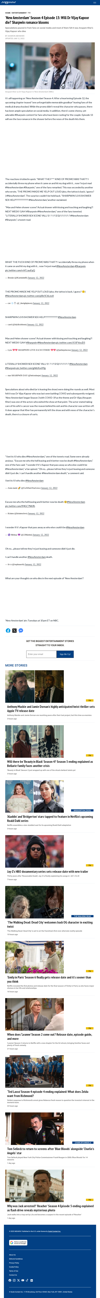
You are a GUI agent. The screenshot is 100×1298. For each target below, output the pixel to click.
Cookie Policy (14, 1267)
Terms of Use (13, 1271)
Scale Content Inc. (54, 1231)
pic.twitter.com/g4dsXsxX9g (31, 368)
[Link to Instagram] (14, 1280)
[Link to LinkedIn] (31, 1280)
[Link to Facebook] (10, 1280)
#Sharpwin (80, 266)
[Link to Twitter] (18, 1280)
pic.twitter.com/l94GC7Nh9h (20, 506)
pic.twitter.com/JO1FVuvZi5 (70, 342)
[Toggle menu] (96, 2)
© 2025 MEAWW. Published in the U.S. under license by (28, 1231)
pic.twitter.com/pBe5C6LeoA (39, 295)
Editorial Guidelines (16, 1259)
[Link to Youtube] (22, 1280)
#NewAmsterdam (65, 266)
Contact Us (13, 1275)
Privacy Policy (14, 1263)
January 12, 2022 (36, 277)
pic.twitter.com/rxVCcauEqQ (20, 270)
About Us (12, 1255)
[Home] (8, 2)
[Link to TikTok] (27, 1281)
